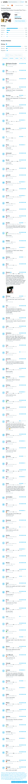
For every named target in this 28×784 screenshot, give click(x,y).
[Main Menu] (1, 2)
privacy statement (5, 774)
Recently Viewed (19, 5)
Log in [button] (22, 2)
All (7, 55)
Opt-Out (18, 782)
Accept (13, 782)
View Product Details (20, 21)
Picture (11, 55)
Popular (3, 5)
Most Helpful (18, 55)
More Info (24, 782)
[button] (20, 2)
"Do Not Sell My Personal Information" (13, 779)
